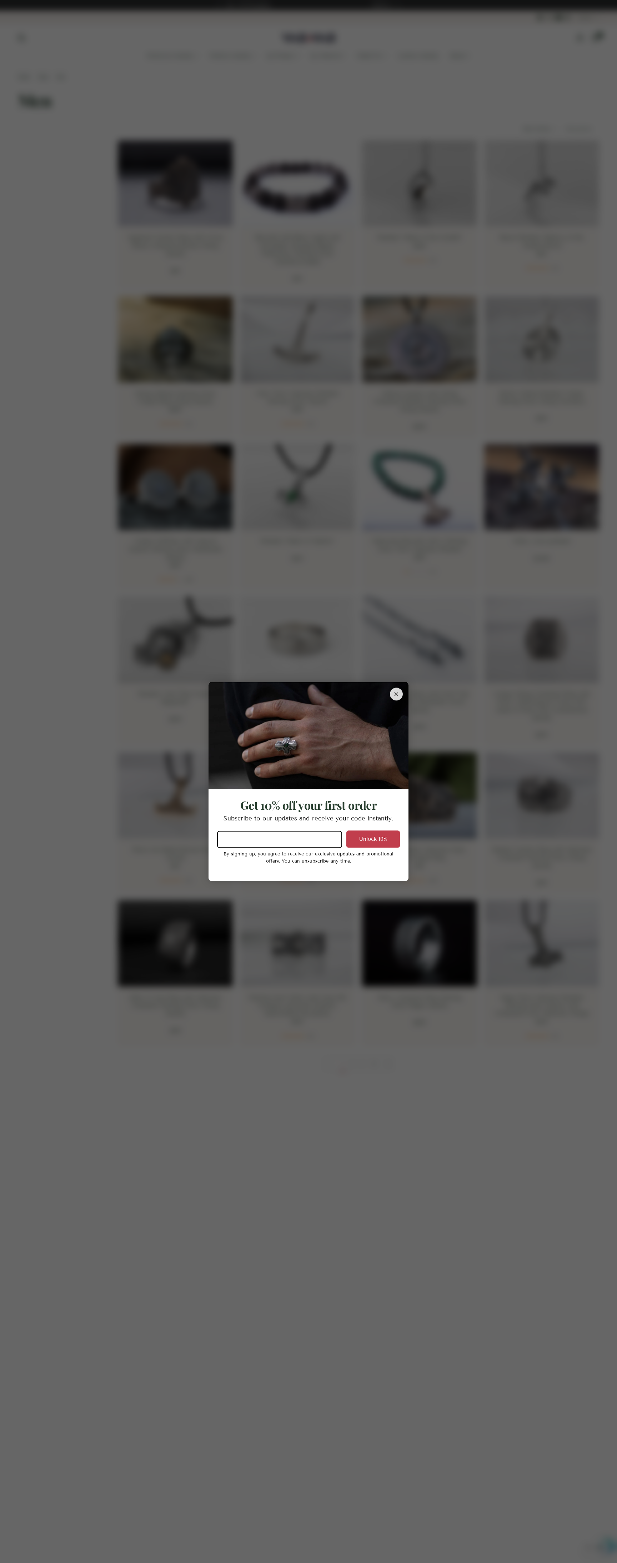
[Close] (396, 694)
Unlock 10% (373, 839)
